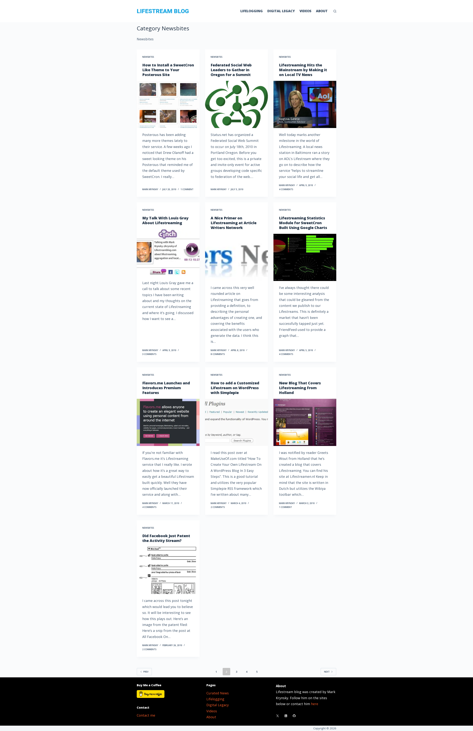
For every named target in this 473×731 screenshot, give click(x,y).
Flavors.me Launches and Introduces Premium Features (166, 387)
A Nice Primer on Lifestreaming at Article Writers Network (233, 222)
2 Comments (218, 507)
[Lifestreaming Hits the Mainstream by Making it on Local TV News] (304, 104)
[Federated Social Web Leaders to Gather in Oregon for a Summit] (236, 104)
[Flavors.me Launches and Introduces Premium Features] (168, 422)
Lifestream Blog (163, 11)
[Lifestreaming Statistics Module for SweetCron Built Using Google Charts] (304, 257)
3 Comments (149, 354)
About (322, 11)
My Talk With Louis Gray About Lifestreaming (165, 220)
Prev (145, 671)
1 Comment (187, 189)
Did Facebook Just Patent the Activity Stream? (166, 538)
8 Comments (218, 354)
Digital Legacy (281, 11)
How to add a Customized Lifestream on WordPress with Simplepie (235, 387)
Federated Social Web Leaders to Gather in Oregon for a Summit (231, 70)
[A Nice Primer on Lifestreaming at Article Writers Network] (236, 257)
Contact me (146, 715)
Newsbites (148, 56)
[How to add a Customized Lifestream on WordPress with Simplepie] (236, 422)
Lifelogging (251, 11)
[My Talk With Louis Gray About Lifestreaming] (168, 252)
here (314, 704)
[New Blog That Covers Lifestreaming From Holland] (304, 422)
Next (327, 671)
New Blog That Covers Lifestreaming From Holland (300, 387)
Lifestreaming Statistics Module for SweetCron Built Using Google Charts (303, 222)
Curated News (217, 693)
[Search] (335, 11)
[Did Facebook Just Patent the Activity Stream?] (168, 570)
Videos (305, 11)
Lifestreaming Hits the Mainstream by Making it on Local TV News (303, 70)
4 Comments (286, 189)
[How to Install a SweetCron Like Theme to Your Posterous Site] (168, 104)
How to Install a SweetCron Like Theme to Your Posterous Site (168, 70)
